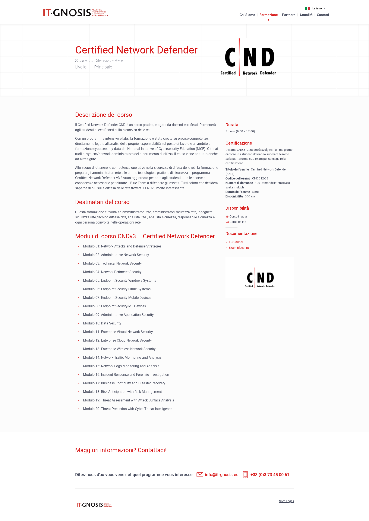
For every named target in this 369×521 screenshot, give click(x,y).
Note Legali (286, 501)
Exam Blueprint (239, 248)
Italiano (317, 8)
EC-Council (236, 242)
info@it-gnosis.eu (222, 474)
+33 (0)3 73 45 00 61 (269, 474)
